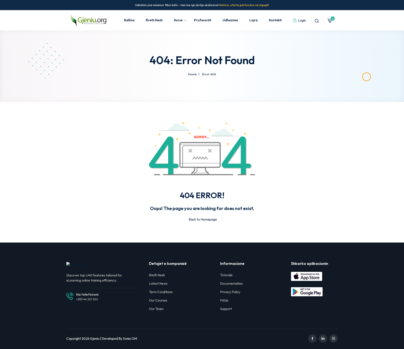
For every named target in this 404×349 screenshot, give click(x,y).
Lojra (253, 20)
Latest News (158, 283)
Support (226, 309)
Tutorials (226, 275)
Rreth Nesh (154, 20)
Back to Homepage (203, 219)
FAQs (224, 300)
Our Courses (158, 300)
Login (302, 20)
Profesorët (202, 20)
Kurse (178, 20)
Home (192, 74)
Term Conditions (161, 292)
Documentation (231, 283)
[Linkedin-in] (323, 338)
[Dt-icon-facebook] (312, 338)
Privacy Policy (230, 292)
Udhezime (230, 20)
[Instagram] (333, 338)
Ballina (129, 20)
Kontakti (275, 20)
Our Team (156, 309)
